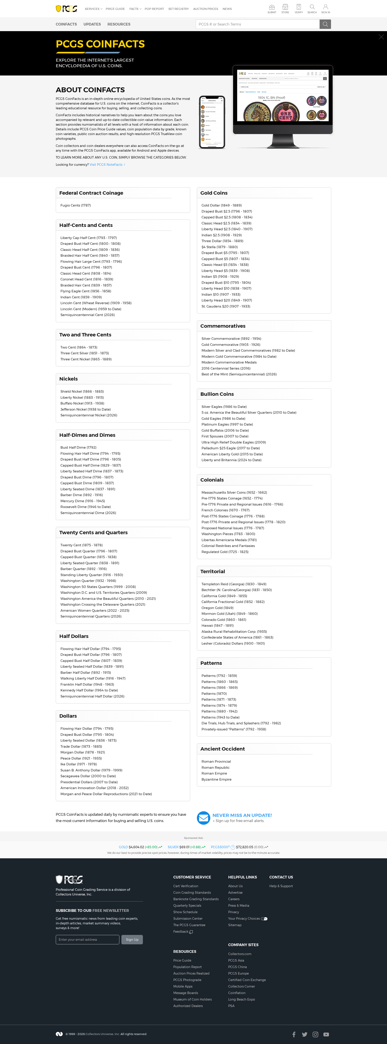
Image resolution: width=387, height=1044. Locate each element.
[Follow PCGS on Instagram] (315, 1034)
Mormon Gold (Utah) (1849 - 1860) (230, 613)
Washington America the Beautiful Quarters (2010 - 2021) (108, 598)
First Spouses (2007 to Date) (225, 436)
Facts (133, 9)
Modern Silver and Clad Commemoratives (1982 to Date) (248, 350)
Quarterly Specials (187, 906)
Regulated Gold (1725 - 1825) (225, 552)
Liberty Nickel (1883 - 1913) (82, 397)
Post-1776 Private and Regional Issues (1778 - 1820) (244, 522)
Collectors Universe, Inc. (103, 1034)
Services (92, 9)
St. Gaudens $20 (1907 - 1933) (226, 306)
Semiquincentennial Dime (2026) (88, 513)
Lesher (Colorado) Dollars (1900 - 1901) (233, 643)
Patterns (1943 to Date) (221, 717)
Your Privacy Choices (244, 919)
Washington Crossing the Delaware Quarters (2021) (102, 604)
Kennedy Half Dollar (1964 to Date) (89, 690)
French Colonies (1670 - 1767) (226, 510)
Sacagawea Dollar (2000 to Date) (88, 776)
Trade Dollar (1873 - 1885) (81, 746)
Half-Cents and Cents (86, 225)
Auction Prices (205, 9)
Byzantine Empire (217, 779)
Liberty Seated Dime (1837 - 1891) (87, 489)
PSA (231, 1006)
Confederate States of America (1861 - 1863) (237, 637)
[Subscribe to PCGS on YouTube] (326, 1034)
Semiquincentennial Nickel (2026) (88, 415)
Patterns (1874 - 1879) (219, 705)
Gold (123, 847)
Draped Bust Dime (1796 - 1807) (87, 477)
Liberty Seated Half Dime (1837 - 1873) (91, 471)
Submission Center (187, 919)
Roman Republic (216, 767)
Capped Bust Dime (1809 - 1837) (87, 483)
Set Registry (178, 9)
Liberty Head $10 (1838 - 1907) (227, 288)
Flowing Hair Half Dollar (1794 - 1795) (90, 649)
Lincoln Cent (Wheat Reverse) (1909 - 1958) (96, 303)
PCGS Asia (236, 960)
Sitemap (234, 925)
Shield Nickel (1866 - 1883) (82, 391)
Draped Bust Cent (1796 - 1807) (86, 267)
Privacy (233, 912)
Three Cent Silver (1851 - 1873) (84, 353)
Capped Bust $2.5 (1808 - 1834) (227, 217)
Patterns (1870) (214, 693)
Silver (173, 847)
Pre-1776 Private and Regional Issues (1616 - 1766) (242, 504)
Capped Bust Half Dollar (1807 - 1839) (91, 661)
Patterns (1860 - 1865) (220, 682)
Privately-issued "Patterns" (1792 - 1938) (234, 729)
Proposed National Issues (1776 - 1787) (233, 528)
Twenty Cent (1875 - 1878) (81, 545)
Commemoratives (222, 326)
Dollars (68, 716)
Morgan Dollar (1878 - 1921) (82, 752)
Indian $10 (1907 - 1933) (221, 294)
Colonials (212, 480)
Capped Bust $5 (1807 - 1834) (226, 259)
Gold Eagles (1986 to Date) (223, 418)
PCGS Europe (238, 973)
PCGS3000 (220, 847)
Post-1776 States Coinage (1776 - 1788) (233, 516)
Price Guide (115, 9)
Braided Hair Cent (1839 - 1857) (86, 285)
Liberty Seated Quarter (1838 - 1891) (89, 563)
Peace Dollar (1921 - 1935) (81, 758)
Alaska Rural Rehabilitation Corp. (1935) (234, 631)
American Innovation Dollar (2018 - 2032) (94, 788)
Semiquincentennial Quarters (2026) (91, 616)
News (227, 9)
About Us (235, 886)
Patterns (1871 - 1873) (219, 699)
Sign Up (132, 940)
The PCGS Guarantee (189, 925)
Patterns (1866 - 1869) (220, 687)
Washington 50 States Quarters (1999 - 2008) (98, 587)
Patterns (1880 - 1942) (220, 711)
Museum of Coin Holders (192, 999)
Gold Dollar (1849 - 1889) (222, 205)
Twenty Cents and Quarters (93, 532)
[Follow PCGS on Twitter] (305, 1034)
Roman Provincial (216, 761)
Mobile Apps (182, 986)
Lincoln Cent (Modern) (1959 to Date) (90, 309)
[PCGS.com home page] (68, 8)
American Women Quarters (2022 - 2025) (94, 610)
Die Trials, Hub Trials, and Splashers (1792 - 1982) (241, 723)
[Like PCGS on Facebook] (294, 1034)
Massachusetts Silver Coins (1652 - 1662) (234, 492)
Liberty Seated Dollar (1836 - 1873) (88, 740)
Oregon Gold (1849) (218, 608)
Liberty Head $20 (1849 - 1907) (227, 300)
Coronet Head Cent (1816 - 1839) (86, 279)
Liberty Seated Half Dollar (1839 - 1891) (92, 666)
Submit (272, 12)
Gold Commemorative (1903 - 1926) (231, 344)
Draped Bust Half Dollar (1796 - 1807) (91, 654)
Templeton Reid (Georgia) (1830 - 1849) (234, 584)
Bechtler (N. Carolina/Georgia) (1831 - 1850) (237, 590)
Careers (233, 899)
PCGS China (237, 967)
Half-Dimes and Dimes (87, 435)
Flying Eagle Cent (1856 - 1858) (85, 291)
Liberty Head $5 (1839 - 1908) (226, 271)
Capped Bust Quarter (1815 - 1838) (88, 557)
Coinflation (236, 993)
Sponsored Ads (193, 838)
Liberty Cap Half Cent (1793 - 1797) (88, 238)
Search (312, 12)
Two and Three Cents (85, 334)
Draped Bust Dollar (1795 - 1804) (87, 734)
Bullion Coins (217, 394)
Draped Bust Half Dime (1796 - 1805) (90, 459)
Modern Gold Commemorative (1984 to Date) (239, 356)
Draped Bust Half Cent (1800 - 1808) (90, 243)
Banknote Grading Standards (196, 899)
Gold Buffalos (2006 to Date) (225, 430)
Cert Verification (185, 886)
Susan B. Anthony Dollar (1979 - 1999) (91, 770)
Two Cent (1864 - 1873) (78, 347)
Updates (92, 24)
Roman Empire (214, 773)
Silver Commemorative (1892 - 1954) (231, 338)
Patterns (211, 663)
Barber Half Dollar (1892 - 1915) (85, 672)
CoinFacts (66, 24)
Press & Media (238, 906)
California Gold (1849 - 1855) (224, 596)
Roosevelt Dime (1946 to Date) (85, 507)
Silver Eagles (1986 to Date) (224, 407)
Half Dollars (73, 636)
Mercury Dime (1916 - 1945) (82, 501)
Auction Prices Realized (191, 973)
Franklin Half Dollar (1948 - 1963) (87, 684)
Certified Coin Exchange (247, 980)
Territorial (212, 571)
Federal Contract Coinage (91, 193)
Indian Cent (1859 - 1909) (81, 297)
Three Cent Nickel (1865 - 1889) (86, 359)
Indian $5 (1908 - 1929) (220, 276)
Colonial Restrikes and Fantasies (228, 546)
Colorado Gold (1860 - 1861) (224, 620)
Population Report (187, 967)
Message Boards (185, 993)
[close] (381, 36)
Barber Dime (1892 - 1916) (81, 495)
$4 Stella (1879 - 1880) (220, 247)
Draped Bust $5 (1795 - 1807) (225, 253)
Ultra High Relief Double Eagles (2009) (234, 442)
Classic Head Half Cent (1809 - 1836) (90, 250)
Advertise (235, 893)
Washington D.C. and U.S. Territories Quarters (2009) (103, 592)
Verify (299, 12)
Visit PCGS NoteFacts (106, 165)
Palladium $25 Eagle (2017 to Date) (231, 448)
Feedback (180, 932)
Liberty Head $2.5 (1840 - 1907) (227, 229)
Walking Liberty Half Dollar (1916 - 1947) (93, 678)
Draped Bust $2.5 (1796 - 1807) (227, 211)
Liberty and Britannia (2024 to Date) (232, 460)
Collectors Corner (241, 986)
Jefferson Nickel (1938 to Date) (85, 409)
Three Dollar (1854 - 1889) (222, 241)
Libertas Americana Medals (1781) (229, 540)
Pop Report (154, 9)
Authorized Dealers (188, 1006)
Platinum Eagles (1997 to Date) (227, 424)
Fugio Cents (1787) (75, 205)
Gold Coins (214, 193)
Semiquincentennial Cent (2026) (87, 315)
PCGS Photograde (187, 980)
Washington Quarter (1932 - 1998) (88, 581)
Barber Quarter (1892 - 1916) (83, 569)
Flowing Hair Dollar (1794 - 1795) (87, 728)
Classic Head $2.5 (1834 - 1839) (227, 223)
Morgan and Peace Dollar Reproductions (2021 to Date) (106, 794)
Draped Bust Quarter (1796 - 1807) (88, 551)
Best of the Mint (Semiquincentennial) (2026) (239, 374)
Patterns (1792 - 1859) (219, 676)
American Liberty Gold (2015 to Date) (232, 454)
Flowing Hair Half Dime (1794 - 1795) (90, 453)
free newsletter (110, 910)
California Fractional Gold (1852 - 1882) (233, 602)
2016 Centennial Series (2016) (226, 368)
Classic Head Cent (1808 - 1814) (85, 273)
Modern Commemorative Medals (229, 362)
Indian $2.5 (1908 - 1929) (222, 235)
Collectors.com (240, 954)
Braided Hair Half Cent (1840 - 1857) (90, 255)
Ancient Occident (222, 749)
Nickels (68, 379)
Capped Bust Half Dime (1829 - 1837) (90, 465)
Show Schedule (185, 912)
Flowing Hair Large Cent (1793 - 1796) (91, 261)
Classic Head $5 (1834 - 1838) (225, 265)
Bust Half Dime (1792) (78, 447)
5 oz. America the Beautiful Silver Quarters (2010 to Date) (249, 412)
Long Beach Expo (241, 999)
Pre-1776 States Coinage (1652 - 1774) (232, 498)
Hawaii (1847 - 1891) (218, 625)
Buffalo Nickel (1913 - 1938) (82, 403)
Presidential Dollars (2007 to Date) (89, 782)
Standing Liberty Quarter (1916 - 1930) (91, 575)
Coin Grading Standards (192, 893)
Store (285, 12)
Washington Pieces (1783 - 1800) (228, 534)
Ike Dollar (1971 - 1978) (78, 764)
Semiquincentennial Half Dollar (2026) (92, 696)
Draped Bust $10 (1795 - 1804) (226, 282)
